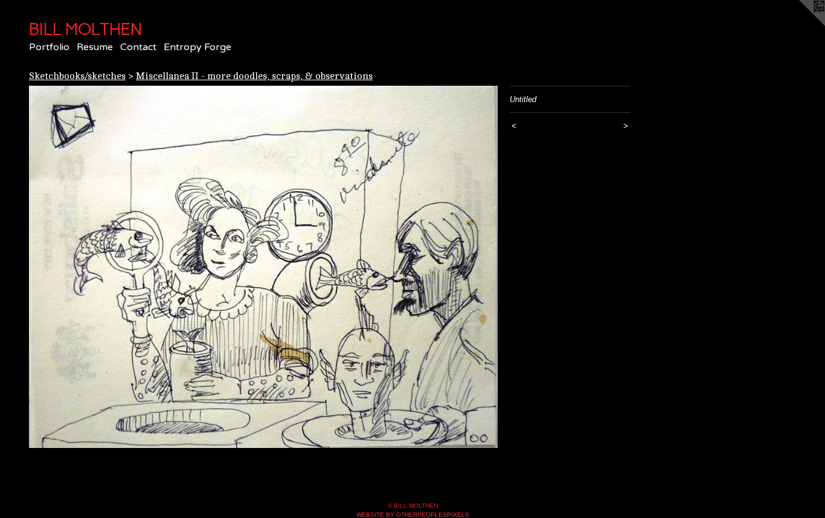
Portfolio (49, 47)
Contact (138, 47)
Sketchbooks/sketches (77, 76)
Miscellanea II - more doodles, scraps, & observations (254, 76)
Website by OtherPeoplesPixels (412, 514)
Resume (95, 47)
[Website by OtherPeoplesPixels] (801, 24)
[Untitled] (263, 267)
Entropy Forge (197, 47)
